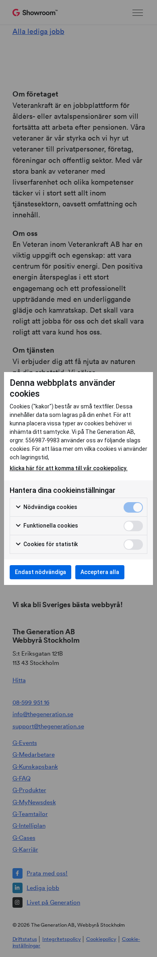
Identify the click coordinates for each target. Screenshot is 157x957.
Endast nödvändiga (40, 572)
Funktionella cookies (50, 525)
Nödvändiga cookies (49, 507)
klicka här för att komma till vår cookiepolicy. (69, 468)
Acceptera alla (100, 572)
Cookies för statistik (50, 544)
